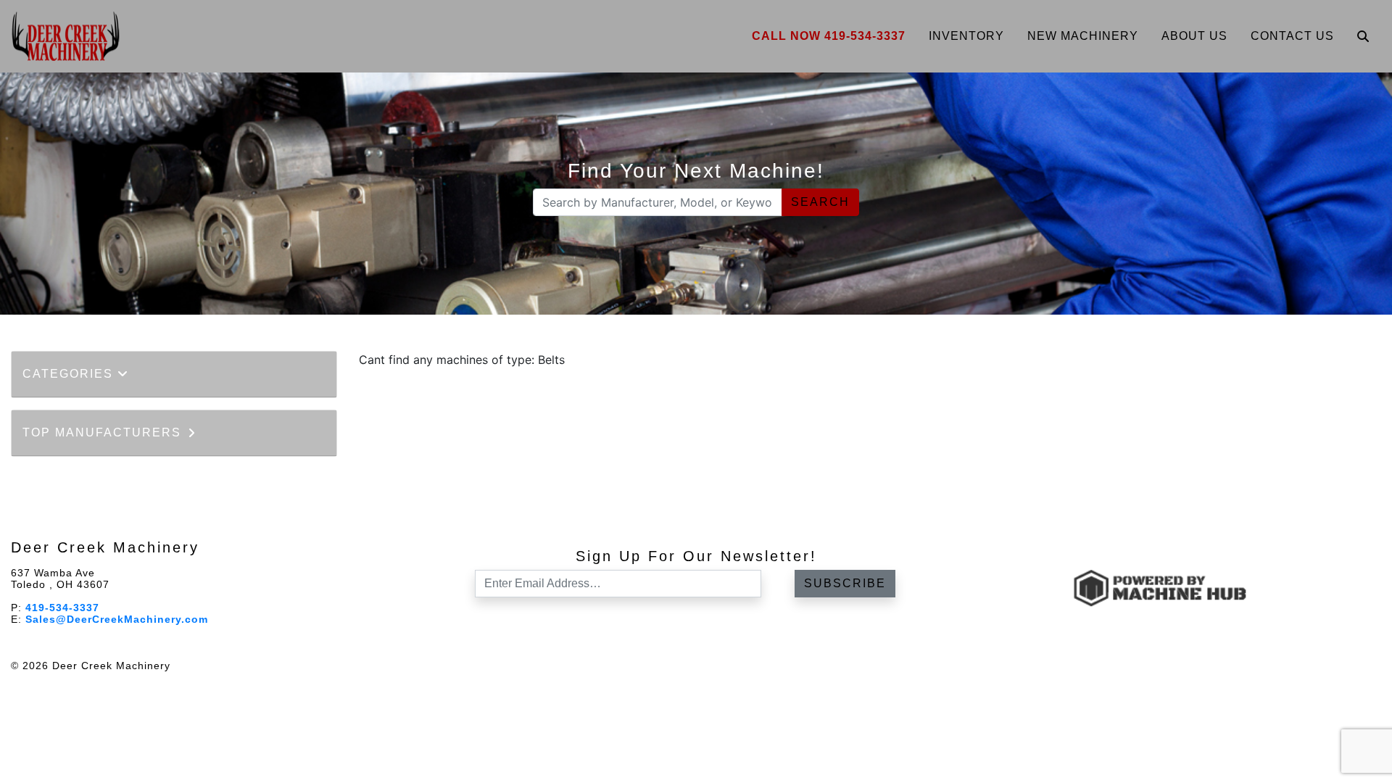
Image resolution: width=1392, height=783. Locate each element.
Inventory (966, 36)
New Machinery (1082, 36)
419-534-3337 (62, 607)
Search (820, 202)
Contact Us (1292, 36)
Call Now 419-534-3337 (829, 36)
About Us (1194, 36)
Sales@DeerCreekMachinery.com (116, 619)
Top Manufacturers (104, 432)
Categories (69, 374)
